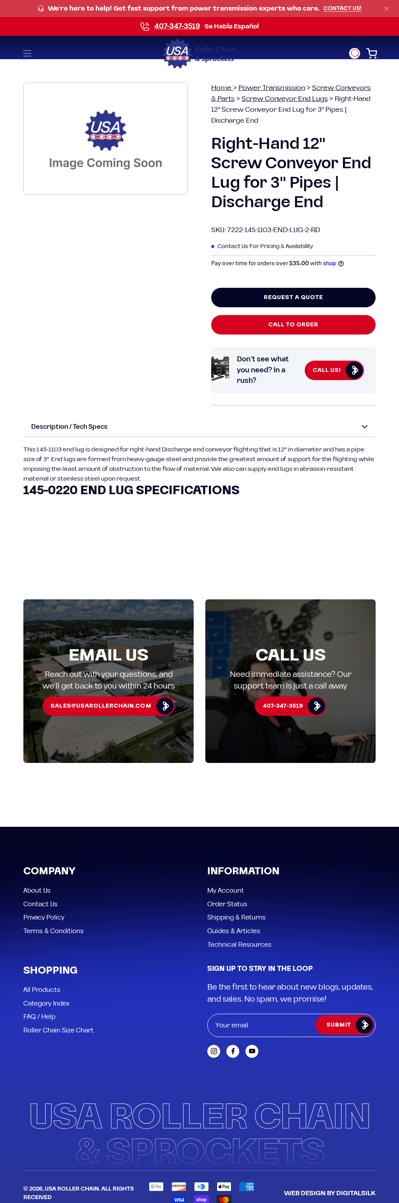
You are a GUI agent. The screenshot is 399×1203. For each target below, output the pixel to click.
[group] (199, 9)
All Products (41, 990)
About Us (37, 890)
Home (222, 88)
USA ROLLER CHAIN (72, 1189)
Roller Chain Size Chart (58, 1030)
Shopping (50, 971)
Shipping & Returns (236, 917)
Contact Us (40, 904)
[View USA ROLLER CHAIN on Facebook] (232, 1051)
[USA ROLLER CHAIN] (199, 53)
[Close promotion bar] (386, 8)
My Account (225, 890)
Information (243, 872)
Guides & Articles (233, 930)
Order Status (227, 904)
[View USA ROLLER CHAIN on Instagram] (213, 1051)
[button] (354, 53)
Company (49, 872)
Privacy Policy (43, 917)
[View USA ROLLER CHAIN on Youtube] (251, 1051)
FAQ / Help (39, 1017)
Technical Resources (239, 944)
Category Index (46, 1003)
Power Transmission (271, 88)
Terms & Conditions (53, 930)
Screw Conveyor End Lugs (285, 99)
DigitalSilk (356, 1193)
